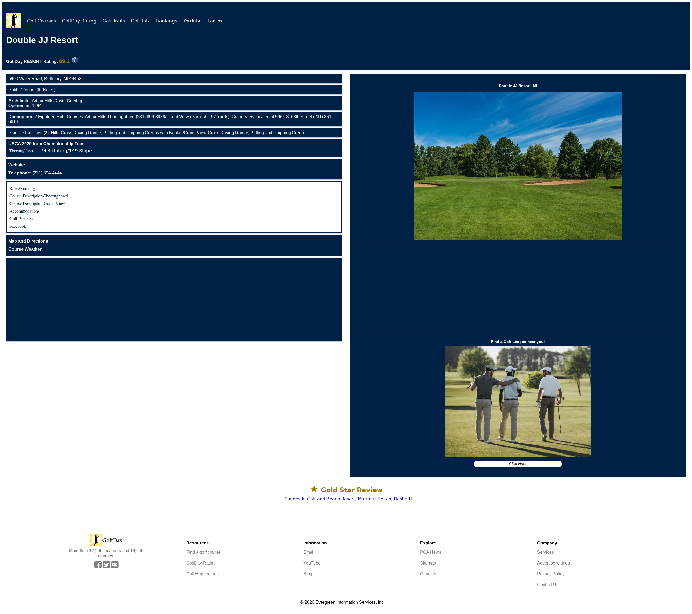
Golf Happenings (202, 574)
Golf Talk (140, 21)
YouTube (192, 21)
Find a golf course (203, 552)
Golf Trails (113, 21)
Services (545, 552)
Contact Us (547, 584)
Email (308, 552)
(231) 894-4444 (35, 173)
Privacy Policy (550, 574)
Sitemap (428, 563)
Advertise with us (553, 563)
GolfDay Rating (79, 21)
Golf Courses (41, 21)
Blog (307, 574)
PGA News (430, 552)
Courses (428, 574)
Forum (215, 21)
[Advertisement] (174, 299)
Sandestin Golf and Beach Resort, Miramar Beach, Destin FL (349, 498)
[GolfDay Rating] (75, 60)
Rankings (166, 21)
